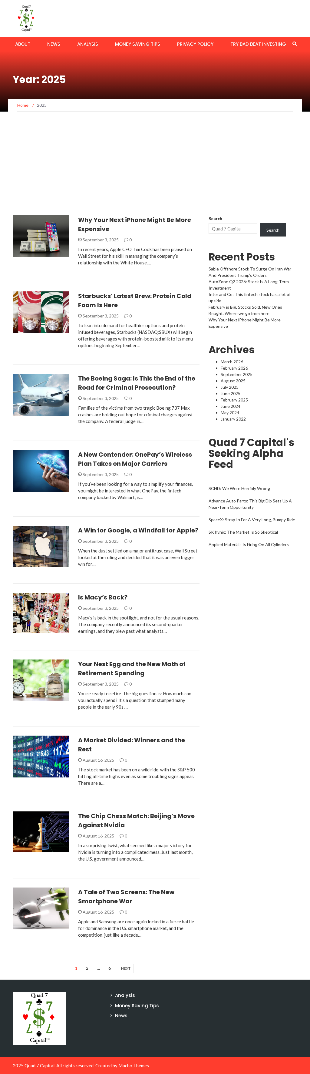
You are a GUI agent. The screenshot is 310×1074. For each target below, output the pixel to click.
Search (215, 218)
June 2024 (230, 406)
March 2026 (232, 361)
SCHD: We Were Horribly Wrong (239, 488)
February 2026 (234, 368)
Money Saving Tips (137, 44)
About (22, 44)
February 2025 (234, 399)
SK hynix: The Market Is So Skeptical (243, 532)
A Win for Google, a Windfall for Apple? (138, 530)
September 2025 (236, 374)
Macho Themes (133, 1065)
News (53, 44)
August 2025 (233, 380)
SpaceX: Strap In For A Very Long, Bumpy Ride (252, 519)
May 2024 (230, 412)
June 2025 (230, 393)
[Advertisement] (155, 169)
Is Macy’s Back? (102, 597)
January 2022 (233, 418)
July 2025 (230, 387)
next (125, 968)
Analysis (87, 44)
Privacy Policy (195, 44)
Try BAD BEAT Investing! (259, 44)
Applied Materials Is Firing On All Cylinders (249, 544)
